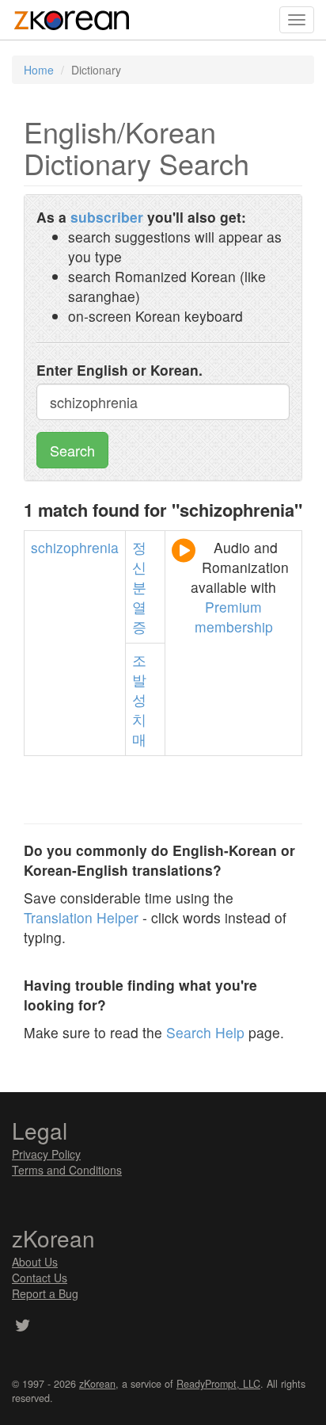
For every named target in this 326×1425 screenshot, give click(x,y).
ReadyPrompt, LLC (218, 1384)
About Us (35, 1262)
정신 (139, 557)
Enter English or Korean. (119, 370)
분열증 (139, 606)
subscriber (106, 217)
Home (39, 70)
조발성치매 (139, 699)
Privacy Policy (46, 1154)
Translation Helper (81, 917)
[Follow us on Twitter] (22, 1327)
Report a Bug (45, 1293)
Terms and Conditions (67, 1170)
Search (72, 450)
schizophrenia (75, 547)
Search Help (205, 1032)
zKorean (97, 1384)
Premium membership (234, 616)
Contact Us (39, 1278)
